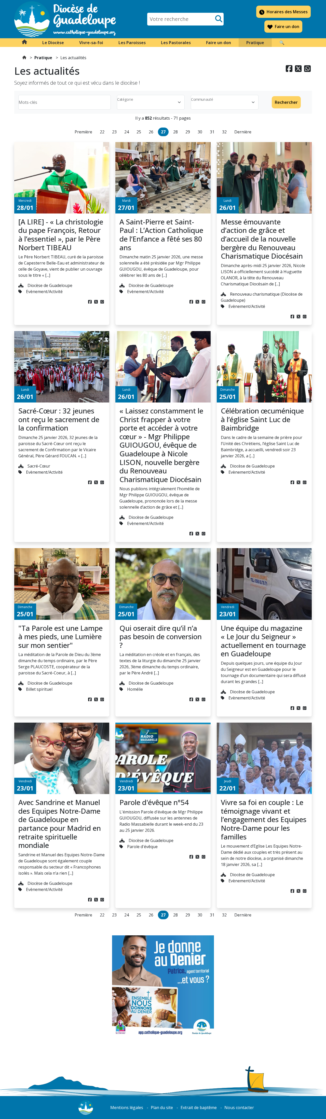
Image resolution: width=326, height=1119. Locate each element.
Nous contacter (239, 1107)
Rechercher (286, 102)
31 (212, 132)
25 (139, 132)
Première (83, 132)
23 (114, 132)
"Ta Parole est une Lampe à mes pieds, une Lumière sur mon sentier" (60, 636)
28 (175, 132)
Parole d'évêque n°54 (154, 802)
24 (126, 132)
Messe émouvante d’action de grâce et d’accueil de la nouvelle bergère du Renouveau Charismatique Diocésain (262, 239)
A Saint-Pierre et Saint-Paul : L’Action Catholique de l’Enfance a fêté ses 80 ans (161, 234)
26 (151, 132)
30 (200, 132)
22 (102, 132)
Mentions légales (126, 1107)
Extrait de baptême (199, 1107)
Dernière (242, 132)
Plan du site (162, 1107)
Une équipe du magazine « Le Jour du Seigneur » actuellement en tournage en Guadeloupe (263, 641)
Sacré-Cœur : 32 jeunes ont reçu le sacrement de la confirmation (58, 419)
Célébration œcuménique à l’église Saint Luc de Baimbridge (262, 419)
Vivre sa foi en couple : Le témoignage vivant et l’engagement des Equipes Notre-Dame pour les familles (263, 819)
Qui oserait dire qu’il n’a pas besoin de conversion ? (160, 636)
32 (224, 132)
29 (187, 132)
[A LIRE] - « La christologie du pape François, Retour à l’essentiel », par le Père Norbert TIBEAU (60, 234)
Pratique (43, 57)
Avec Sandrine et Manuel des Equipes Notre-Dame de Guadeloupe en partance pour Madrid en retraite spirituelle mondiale (59, 823)
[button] (53, 42)
